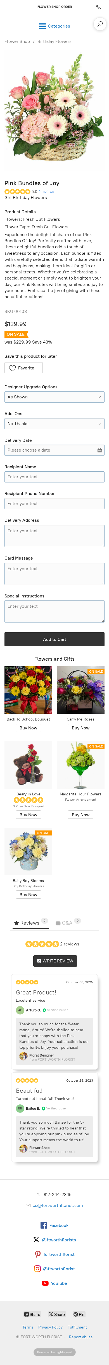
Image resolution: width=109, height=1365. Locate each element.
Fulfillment (77, 1327)
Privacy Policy (50, 1327)
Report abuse (81, 1337)
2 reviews (46, 192)
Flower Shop (17, 41)
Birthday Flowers (54, 41)
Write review (57, 961)
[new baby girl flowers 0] (54, 110)
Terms (27, 1327)
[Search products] (100, 24)
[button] (23, 367)
